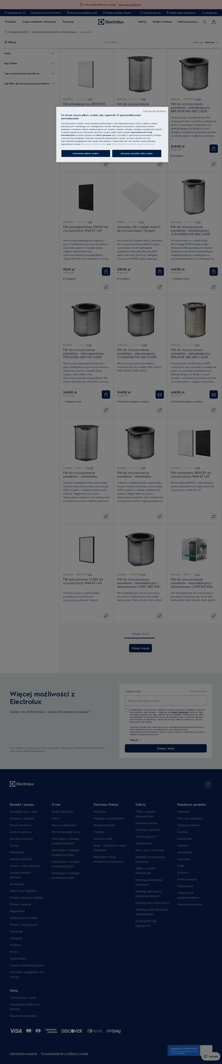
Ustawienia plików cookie (86, 153)
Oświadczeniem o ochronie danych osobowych (133, 144)
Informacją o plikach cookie (93, 144)
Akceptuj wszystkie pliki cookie (137, 153)
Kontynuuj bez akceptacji (154, 111)
